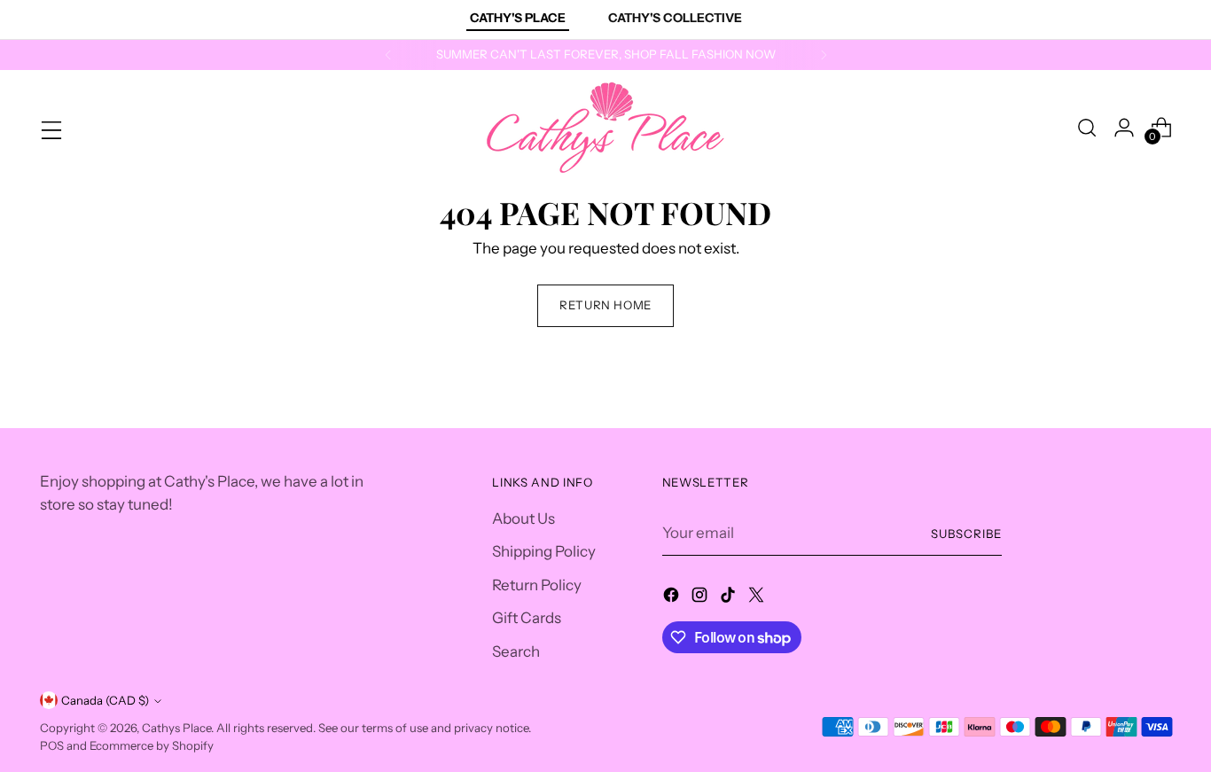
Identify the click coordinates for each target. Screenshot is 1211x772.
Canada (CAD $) (105, 700)
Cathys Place (176, 728)
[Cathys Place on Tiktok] (729, 598)
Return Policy (537, 585)
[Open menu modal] (49, 127)
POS (52, 745)
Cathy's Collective (675, 18)
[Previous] (388, 55)
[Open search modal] (1087, 127)
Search (516, 651)
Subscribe (966, 533)
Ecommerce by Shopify (152, 745)
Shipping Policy (544, 551)
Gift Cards (526, 618)
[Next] (823, 55)
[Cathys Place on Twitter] (758, 598)
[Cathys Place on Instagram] (701, 598)
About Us (523, 518)
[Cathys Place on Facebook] (673, 598)
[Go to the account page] (1124, 127)
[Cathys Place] (605, 128)
